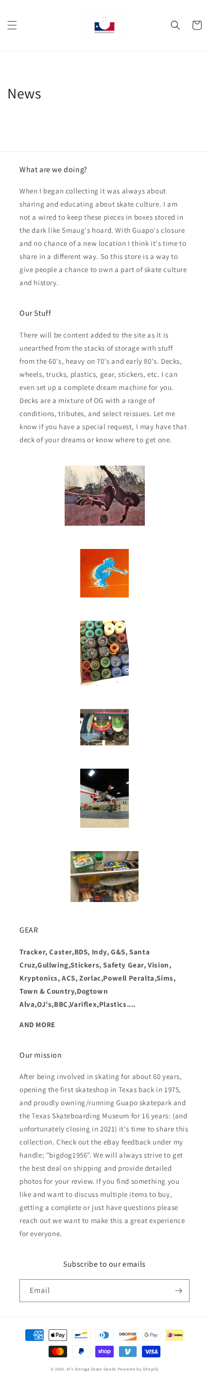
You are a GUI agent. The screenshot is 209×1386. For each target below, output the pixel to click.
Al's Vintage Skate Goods (91, 1368)
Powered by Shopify (138, 1368)
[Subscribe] (178, 1290)
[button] (12, 25)
